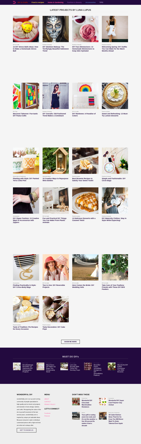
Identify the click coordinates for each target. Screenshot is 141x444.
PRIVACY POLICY (49, 404)
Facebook (47, 413)
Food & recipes (38, 2)
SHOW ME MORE (70, 342)
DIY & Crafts (23, 2)
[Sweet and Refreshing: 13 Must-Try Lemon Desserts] (115, 96)
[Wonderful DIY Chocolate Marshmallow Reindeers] (76, 401)
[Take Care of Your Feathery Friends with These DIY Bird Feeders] (115, 267)
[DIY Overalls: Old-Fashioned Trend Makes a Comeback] (56, 96)
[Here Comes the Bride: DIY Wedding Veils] (85, 267)
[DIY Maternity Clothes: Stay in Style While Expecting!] (115, 200)
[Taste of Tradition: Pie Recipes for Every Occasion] (26, 309)
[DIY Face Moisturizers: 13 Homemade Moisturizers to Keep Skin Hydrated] (85, 29)
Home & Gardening (55, 2)
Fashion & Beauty (74, 2)
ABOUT (46, 399)
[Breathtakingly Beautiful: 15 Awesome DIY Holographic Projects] (17, 366)
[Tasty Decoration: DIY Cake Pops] (56, 309)
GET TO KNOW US (26, 430)
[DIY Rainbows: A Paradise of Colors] (85, 96)
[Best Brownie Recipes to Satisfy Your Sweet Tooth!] (85, 161)
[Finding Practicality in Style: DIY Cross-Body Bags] (26, 267)
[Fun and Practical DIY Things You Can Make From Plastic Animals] (56, 200)
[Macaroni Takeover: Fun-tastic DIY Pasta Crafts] (26, 96)
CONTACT (47, 401)
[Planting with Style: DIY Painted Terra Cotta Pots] (26, 161)
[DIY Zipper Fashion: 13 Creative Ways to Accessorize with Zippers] (26, 200)
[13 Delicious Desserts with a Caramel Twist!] (85, 200)
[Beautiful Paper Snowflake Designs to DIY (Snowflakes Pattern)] (88, 366)
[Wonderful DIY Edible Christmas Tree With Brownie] (111, 366)
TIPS (101, 2)
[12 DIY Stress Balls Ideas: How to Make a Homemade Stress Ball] (26, 29)
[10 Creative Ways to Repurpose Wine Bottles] (56, 161)
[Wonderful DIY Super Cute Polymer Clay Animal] (103, 401)
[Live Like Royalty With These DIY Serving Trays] (64, 366)
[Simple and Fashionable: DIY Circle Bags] (115, 161)
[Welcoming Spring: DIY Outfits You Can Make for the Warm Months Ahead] (115, 29)
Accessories (90, 2)
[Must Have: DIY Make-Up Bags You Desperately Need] (40, 366)
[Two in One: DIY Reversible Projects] (56, 267)
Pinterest (47, 416)
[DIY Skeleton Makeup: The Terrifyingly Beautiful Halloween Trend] (56, 29)
